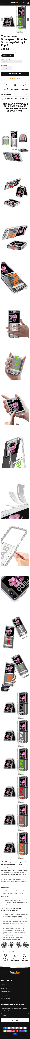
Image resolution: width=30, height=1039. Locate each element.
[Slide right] (28, 19)
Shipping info (5, 998)
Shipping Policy (6, 991)
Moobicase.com (17, 923)
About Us (4, 988)
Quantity (4, 65)
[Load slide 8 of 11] (18, 32)
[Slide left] (2, 19)
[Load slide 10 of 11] (21, 32)
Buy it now (15, 79)
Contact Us (5, 995)
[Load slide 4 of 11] (12, 32)
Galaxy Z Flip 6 (7, 55)
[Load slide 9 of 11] (19, 32)
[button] (24, 3)
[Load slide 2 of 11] (9, 32)
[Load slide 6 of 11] (15, 32)
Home (3, 985)
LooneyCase (12, 1037)
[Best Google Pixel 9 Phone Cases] (15, 379)
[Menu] (2, 3)
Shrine (23, 1037)
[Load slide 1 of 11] (7, 32)
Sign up (15, 1020)
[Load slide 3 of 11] (10, 32)
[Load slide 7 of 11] (16, 32)
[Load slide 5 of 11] (13, 32)
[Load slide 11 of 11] (22, 32)
